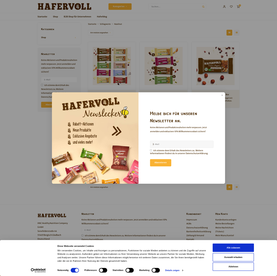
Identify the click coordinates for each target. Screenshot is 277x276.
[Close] (222, 95)
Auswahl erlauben (233, 257)
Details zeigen (172, 270)
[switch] (103, 270)
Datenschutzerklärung (197, 153)
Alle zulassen (233, 247)
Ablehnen (233, 266)
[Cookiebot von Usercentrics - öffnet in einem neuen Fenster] (38, 270)
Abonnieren (161, 162)
